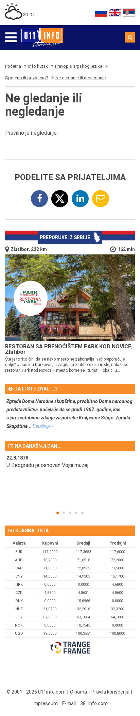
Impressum (45, 703)
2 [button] (64, 513)
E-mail (69, 703)
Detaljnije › (43, 426)
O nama (78, 692)
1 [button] (57, 513)
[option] (70, 466)
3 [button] (70, 513)
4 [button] (76, 513)
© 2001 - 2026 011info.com (36, 692)
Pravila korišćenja (110, 692)
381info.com (94, 703)
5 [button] (82, 513)
